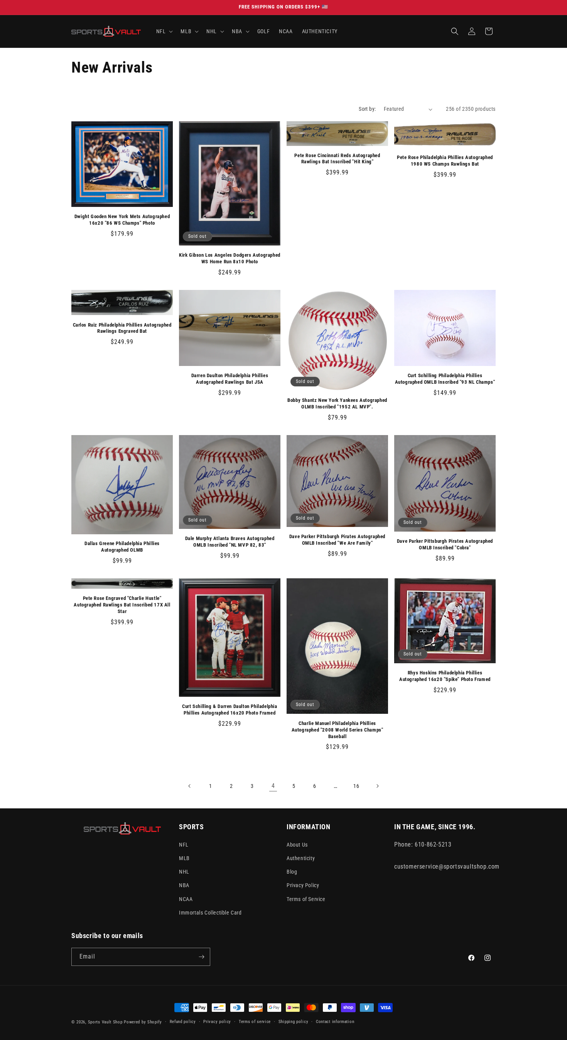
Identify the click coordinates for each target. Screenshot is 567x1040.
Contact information (335, 1021)
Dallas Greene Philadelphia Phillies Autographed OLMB (122, 546)
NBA (184, 885)
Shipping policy (293, 1021)
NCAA (185, 899)
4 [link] (273, 785)
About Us (297, 845)
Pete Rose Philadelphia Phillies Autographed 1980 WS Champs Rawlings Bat (445, 160)
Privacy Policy (303, 885)
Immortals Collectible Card (210, 913)
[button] (164, 31)
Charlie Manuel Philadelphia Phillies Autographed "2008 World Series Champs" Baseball (337, 729)
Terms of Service (306, 899)
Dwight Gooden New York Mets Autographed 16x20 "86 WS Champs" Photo (122, 219)
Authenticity (301, 858)
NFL (184, 845)
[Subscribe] (201, 957)
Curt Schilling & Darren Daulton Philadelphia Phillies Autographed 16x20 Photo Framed (229, 709)
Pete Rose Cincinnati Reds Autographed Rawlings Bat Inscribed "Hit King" (337, 158)
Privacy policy (217, 1021)
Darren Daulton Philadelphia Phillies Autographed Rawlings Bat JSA (229, 379)
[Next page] (377, 785)
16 (356, 786)
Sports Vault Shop (105, 1022)
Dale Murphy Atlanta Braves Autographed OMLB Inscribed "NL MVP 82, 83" (230, 541)
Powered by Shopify (143, 1022)
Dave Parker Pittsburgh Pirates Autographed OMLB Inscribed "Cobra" (445, 544)
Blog (292, 872)
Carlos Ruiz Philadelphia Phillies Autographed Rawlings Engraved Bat (122, 328)
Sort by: (367, 109)
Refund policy (183, 1021)
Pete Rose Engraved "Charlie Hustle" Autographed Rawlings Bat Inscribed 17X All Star (122, 604)
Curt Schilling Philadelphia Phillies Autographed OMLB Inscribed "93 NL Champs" (445, 379)
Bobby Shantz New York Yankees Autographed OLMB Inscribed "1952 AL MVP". (337, 403)
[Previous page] (189, 785)
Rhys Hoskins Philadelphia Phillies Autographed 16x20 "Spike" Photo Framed (445, 676)
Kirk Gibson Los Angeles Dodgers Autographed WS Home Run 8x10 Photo (229, 258)
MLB (184, 858)
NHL (184, 872)
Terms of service (255, 1021)
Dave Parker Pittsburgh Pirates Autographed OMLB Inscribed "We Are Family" (337, 540)
